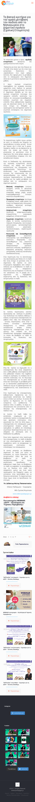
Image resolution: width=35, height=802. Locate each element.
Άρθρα (12, 793)
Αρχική (7, 793)
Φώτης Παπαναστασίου (13, 795)
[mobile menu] (32, 3)
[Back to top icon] (17, 785)
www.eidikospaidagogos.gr (22, 494)
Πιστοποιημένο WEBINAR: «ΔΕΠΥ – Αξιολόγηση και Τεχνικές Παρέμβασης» (14, 503)
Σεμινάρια (19, 793)
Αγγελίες (26, 793)
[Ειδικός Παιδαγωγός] (7, 2)
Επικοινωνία (24, 795)
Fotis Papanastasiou (21, 544)
